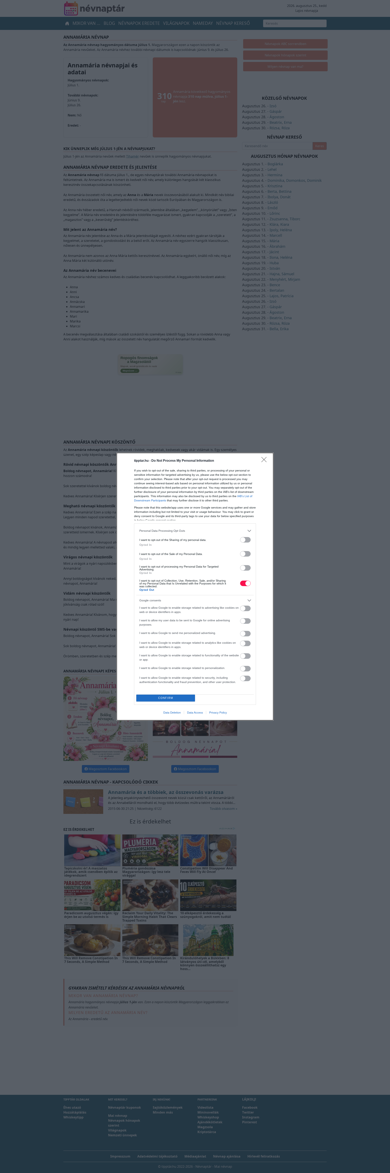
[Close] (265, 461)
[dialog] (195, 586)
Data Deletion (172, 712)
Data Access (195, 712)
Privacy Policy (218, 712)
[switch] (245, 540)
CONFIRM (165, 697)
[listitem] (195, 531)
